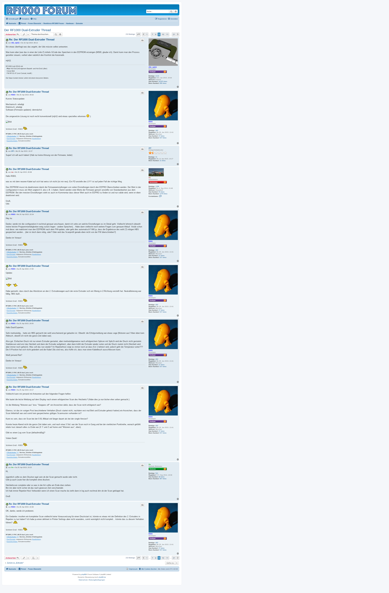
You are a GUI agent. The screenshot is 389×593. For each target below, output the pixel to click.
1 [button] (146, 34)
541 (156, 473)
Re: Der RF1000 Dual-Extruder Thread (31, 39)
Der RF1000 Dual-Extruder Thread (27, 30)
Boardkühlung (36, 138)
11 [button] (167, 34)
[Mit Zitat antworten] (142, 40)
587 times (163, 478)
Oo (150, 464)
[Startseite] (42, 10)
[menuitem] (24, 19)
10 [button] (163, 34)
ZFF (150, 148)
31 (156, 157)
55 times (161, 192)
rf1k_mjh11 (153, 67)
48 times (161, 477)
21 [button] (174, 34)
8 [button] (155, 34)
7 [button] (152, 34)
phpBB (83, 574)
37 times (161, 136)
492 (156, 130)
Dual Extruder (11, 138)
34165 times (162, 81)
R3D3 (151, 121)
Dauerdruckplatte (12, 141)
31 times (162, 160)
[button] (138, 34)
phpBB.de (102, 577)
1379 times (163, 194)
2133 (157, 76)
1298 (157, 186)
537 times (163, 138)
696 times (163, 83)
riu (150, 177)
